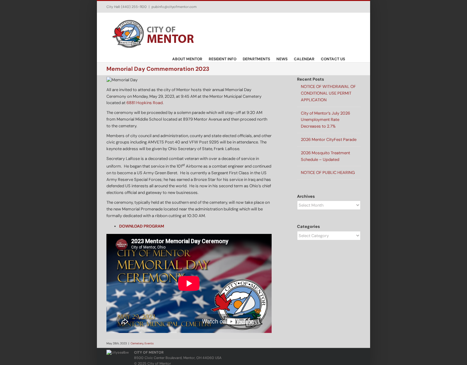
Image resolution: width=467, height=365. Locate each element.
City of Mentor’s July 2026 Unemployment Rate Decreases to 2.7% (325, 119)
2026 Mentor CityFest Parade (328, 139)
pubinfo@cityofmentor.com (174, 6)
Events (149, 343)
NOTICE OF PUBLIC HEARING (328, 172)
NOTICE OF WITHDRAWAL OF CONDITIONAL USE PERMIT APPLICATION (328, 93)
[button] (352, 58)
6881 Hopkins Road (144, 102)
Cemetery (137, 343)
